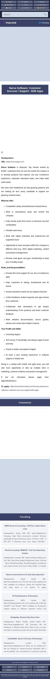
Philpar (11, 22)
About (9, 667)
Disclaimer (40, 667)
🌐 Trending (44, 23)
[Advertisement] (25, 54)
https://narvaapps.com (15, 162)
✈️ (41, 2)
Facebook (40, 670)
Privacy (9, 670)
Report (25, 670)
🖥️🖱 (25, 8)
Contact (25, 667)
